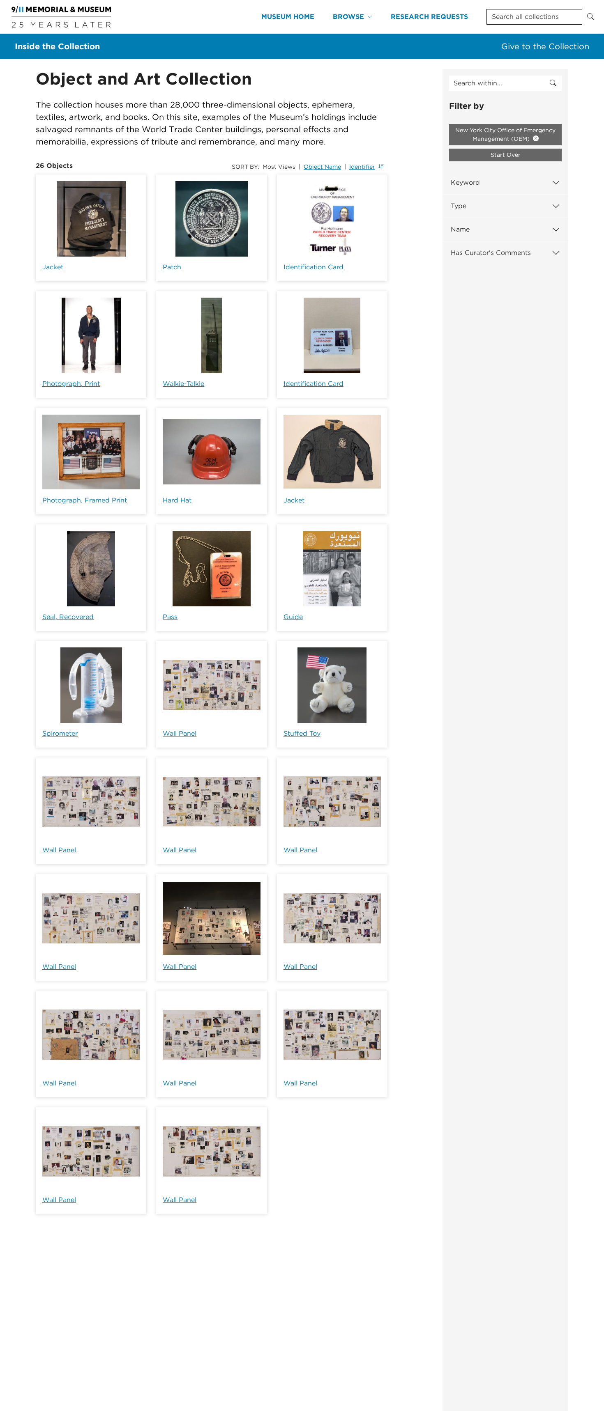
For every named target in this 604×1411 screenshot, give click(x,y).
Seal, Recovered (68, 617)
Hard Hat (177, 500)
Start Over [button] (506, 154)
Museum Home (287, 17)
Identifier (362, 166)
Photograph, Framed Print (84, 500)
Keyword (465, 182)
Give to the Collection (545, 46)
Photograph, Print (71, 384)
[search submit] (553, 83)
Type (458, 206)
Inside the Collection (57, 46)
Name (460, 229)
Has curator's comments (491, 253)
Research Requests (429, 17)
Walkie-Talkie (183, 384)
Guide (293, 617)
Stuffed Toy (302, 733)
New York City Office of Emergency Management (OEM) (505, 134)
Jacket (52, 267)
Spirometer (60, 733)
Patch (172, 267)
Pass (170, 617)
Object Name (322, 166)
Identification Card (313, 267)
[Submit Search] (590, 17)
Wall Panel (179, 733)
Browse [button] (348, 17)
